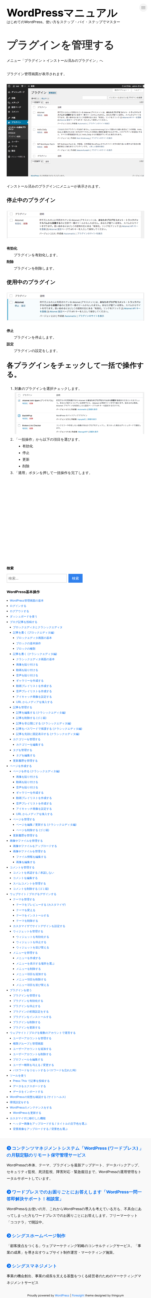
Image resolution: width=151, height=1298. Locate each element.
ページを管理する (24, 819)
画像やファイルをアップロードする (35, 846)
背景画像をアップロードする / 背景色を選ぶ (40, 1128)
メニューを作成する (28, 958)
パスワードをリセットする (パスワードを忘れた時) (44, 1070)
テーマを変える (25, 910)
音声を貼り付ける (27, 675)
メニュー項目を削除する (31, 979)
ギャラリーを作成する (30, 680)
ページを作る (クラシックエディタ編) (36, 771)
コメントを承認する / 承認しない (33, 872)
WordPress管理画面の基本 (27, 600)
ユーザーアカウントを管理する (32, 1038)
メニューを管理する (25, 952)
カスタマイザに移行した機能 (28, 1118)
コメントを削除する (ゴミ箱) (31, 888)
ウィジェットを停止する (31, 942)
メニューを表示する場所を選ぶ (35, 963)
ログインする (18, 605)
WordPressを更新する (27, 1112)
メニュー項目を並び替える (32, 984)
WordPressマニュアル (62, 12)
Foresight (78, 1295)
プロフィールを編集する (28, 1059)
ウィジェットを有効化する (32, 936)
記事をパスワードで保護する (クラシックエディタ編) (49, 728)
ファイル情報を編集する (31, 856)
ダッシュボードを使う (23, 616)
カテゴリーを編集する (30, 744)
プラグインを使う (21, 990)
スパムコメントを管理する (29, 883)
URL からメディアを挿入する (34, 702)
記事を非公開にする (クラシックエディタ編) (43, 723)
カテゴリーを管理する (27, 739)
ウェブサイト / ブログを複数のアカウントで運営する (43, 1032)
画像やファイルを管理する (26, 840)
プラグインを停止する (27, 1006)
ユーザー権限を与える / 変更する (33, 1064)
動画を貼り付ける (27, 670)
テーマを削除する (27, 920)
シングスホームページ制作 (38, 1235)
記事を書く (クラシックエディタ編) (35, 653)
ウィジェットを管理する (28, 931)
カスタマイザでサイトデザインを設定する (39, 926)
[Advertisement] (30, 521)
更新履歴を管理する (25, 760)
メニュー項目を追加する (31, 974)
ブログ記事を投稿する (23, 621)
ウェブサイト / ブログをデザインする (33, 894)
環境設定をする (19, 1102)
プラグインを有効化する (28, 1000)
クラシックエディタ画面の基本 (35, 659)
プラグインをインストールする (32, 1016)
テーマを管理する (24, 899)
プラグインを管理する (27, 995)
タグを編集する (25, 755)
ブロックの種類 (25, 648)
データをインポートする (28, 1091)
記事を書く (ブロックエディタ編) (33, 632)
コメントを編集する (25, 878)
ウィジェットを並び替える (32, 947)
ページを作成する (21, 765)
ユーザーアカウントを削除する (32, 1054)
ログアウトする (19, 611)
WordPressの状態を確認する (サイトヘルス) (38, 1096)
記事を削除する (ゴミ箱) (31, 717)
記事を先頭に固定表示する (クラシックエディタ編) (47, 734)
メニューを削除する (28, 968)
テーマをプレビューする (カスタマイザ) (41, 904)
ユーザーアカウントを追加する (32, 1048)
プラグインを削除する (27, 1022)
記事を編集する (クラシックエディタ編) (41, 712)
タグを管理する (22, 750)
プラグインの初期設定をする (31, 1011)
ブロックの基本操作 (28, 643)
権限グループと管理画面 (28, 1043)
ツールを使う (18, 1075)
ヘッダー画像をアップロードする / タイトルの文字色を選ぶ (50, 1123)
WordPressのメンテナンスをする (31, 1107)
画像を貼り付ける (27, 664)
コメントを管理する (22, 867)
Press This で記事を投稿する (31, 1080)
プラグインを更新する (27, 1027)
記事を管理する (22, 707)
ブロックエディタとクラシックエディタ (38, 627)
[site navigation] (143, 8)
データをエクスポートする (29, 1086)
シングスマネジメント (34, 1265)
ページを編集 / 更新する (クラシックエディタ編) (46, 824)
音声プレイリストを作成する (34, 691)
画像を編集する (25, 862)
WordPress (62, 1295)
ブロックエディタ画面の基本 (34, 637)
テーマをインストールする (32, 915)
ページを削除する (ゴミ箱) (32, 830)
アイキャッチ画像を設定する (34, 696)
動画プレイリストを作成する (34, 685)
